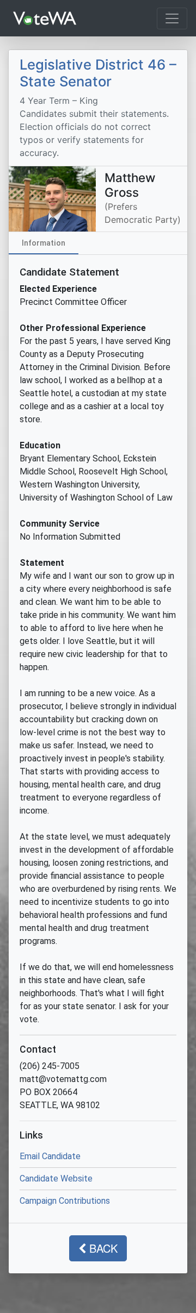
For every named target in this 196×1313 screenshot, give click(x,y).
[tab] (43, 243)
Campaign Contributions (65, 1201)
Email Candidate (50, 1156)
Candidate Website (56, 1178)
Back (102, 1248)
